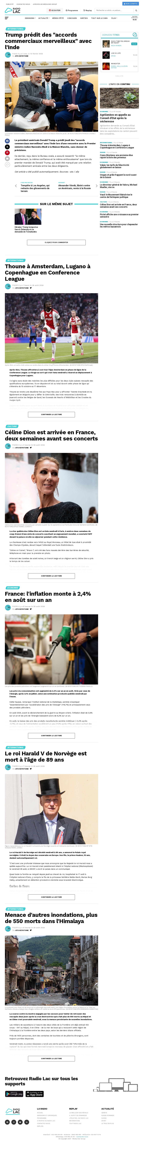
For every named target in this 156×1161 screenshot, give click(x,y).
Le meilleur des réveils (78, 1113)
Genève (104, 1113)
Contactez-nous (23, 4)
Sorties (84, 18)
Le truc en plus (107, 1123)
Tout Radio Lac (75, 1123)
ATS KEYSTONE (21, 56)
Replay (88, 10)
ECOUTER (55, 10)
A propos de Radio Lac (46, 1121)
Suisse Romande (107, 1115)
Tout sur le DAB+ (99, 18)
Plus (113, 18)
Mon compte (131, 4)
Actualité (43, 18)
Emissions (29, 18)
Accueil (40, 1113)
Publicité (10, 4)
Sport (103, 1121)
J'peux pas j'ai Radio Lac (78, 1118)
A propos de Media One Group (45, 4)
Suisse (104, 1118)
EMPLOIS (40, 1126)
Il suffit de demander (78, 1115)
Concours (72, 18)
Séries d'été (58, 18)
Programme (72, 10)
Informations (74, 1121)
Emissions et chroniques (47, 1115)
